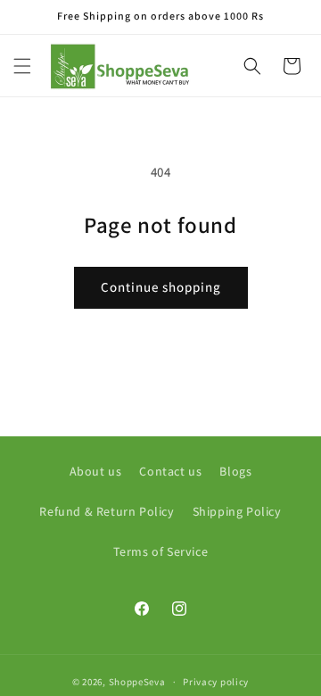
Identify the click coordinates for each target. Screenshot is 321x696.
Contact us (170, 471)
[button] (22, 66)
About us (96, 471)
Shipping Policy (237, 511)
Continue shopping (161, 286)
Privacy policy (216, 681)
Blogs (235, 471)
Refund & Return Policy (106, 511)
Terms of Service (161, 551)
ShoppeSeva (137, 681)
